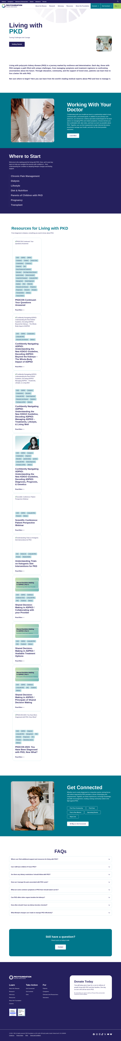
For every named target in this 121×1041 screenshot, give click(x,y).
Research (52, 6)
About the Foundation (82, 6)
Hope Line (73, 816)
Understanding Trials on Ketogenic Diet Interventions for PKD (26, 563)
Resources (70, 6)
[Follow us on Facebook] (94, 1034)
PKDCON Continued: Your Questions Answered (25, 302)
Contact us (11, 1035)
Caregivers (10, 1)
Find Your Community (76, 808)
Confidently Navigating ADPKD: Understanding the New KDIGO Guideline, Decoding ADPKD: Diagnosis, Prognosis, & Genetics (27, 477)
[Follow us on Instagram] (97, 1034)
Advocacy (61, 6)
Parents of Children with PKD (27, 195)
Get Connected (30, 988)
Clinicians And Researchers (50, 994)
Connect (94, 6)
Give (116, 6)
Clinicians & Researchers (21, 1)
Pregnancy (16, 200)
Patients (4, 1)
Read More (19, 310)
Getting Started (17, 44)
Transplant (16, 205)
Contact (60, 947)
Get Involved (106, 6)
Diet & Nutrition (19, 190)
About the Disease (41, 6)
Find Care (92, 808)
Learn (12, 985)
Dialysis (15, 181)
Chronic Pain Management (25, 176)
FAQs (26, 1035)
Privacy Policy (19, 1035)
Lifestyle (15, 185)
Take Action (32, 985)
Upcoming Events (92, 812)
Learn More (73, 135)
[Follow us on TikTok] (102, 1034)
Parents (45, 1)
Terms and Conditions (35, 1035)
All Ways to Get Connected (78, 824)
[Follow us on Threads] (100, 1034)
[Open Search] (117, 1)
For (44, 985)
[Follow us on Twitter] (105, 1034)
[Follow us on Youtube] (108, 1034)
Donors (32, 1)
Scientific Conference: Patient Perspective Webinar (26, 522)
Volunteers (38, 1)
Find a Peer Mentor (75, 812)
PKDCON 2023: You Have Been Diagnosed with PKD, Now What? (26, 749)
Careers (11, 1003)
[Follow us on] (111, 1034)
